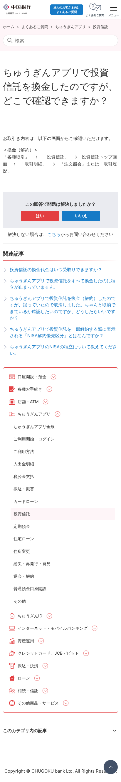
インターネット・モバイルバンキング (53, 628)
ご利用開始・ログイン (34, 438)
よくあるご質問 (34, 26)
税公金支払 (24, 476)
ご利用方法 (24, 451)
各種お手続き (30, 388)
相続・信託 (28, 690)
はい (40, 215)
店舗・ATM (28, 401)
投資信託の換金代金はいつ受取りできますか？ (56, 269)
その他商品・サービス (38, 702)
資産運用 (26, 640)
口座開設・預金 (32, 376)
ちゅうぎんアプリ (70, 26)
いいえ (81, 215)
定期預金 (22, 526)
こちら (53, 234)
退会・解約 (24, 576)
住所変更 (22, 551)
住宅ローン (24, 538)
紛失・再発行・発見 (32, 563)
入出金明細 (24, 463)
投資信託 (100, 26)
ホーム (8, 26)
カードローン (26, 501)
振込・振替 (24, 488)
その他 (20, 601)
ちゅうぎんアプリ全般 (34, 426)
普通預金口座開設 (30, 588)
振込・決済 (28, 665)
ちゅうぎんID (30, 615)
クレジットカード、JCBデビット (48, 653)
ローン (24, 677)
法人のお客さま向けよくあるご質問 (66, 9)
